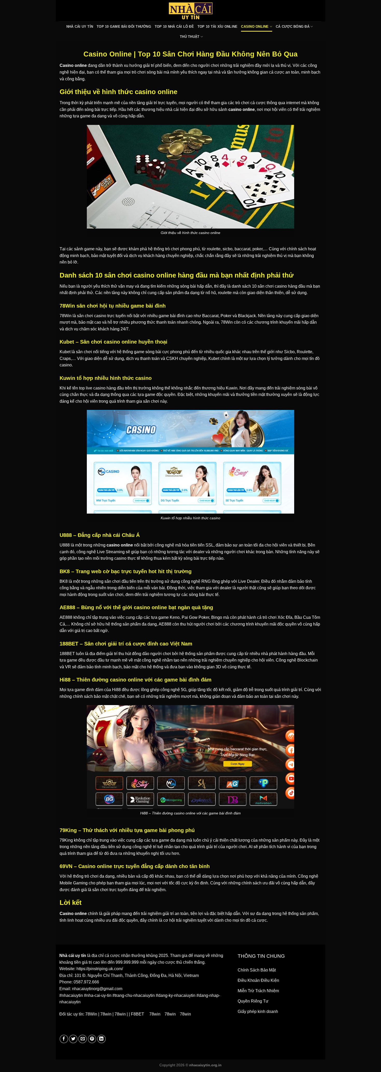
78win (105, 1014)
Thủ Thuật (189, 37)
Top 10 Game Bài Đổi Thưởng (124, 27)
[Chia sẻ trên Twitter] (73, 1039)
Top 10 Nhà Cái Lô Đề (174, 27)
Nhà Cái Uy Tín (79, 27)
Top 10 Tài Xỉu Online (217, 27)
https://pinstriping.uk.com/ (99, 969)
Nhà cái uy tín (72, 955)
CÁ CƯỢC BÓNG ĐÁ (292, 27)
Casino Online (255, 27)
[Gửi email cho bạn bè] (82, 1039)
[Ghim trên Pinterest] (92, 1039)
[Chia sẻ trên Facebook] (64, 1039)
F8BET (137, 1014)
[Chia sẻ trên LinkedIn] (101, 1039)
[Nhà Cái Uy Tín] (190, 10)
